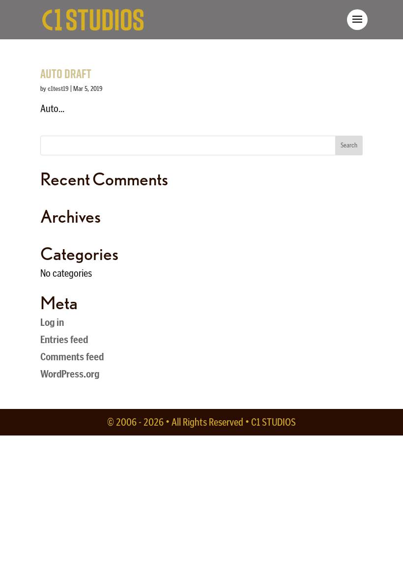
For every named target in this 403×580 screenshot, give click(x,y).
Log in (52, 322)
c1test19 (58, 89)
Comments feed (72, 356)
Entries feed (64, 339)
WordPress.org (69, 373)
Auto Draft (65, 73)
